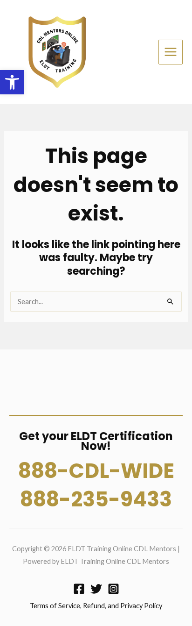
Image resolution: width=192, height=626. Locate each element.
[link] (12, 82)
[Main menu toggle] (170, 52)
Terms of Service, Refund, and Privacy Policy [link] (96, 606)
